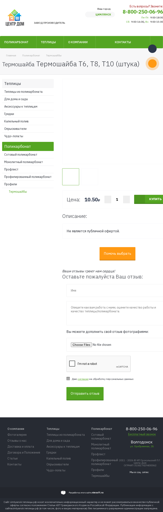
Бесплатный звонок (142, 434)
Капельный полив (16, 121)
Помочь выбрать (117, 253)
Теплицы (48, 42)
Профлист (11, 169)
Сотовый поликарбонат (20, 154)
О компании (78, 42)
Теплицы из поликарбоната (23, 92)
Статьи (12, 458)
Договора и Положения (23, 452)
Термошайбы (54, 55)
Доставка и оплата (20, 446)
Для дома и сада (16, 99)
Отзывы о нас (17, 441)
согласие (83, 379)
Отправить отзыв (85, 393)
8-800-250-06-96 (143, 11)
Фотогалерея (17, 435)
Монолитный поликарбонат (23, 162)
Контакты (123, 42)
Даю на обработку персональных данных (102, 379)
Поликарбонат (16, 42)
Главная (11, 55)
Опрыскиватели (15, 129)
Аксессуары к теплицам (20, 106)
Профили (10, 184)
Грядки (9, 114)
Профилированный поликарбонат (28, 177)
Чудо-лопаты (13, 136)
